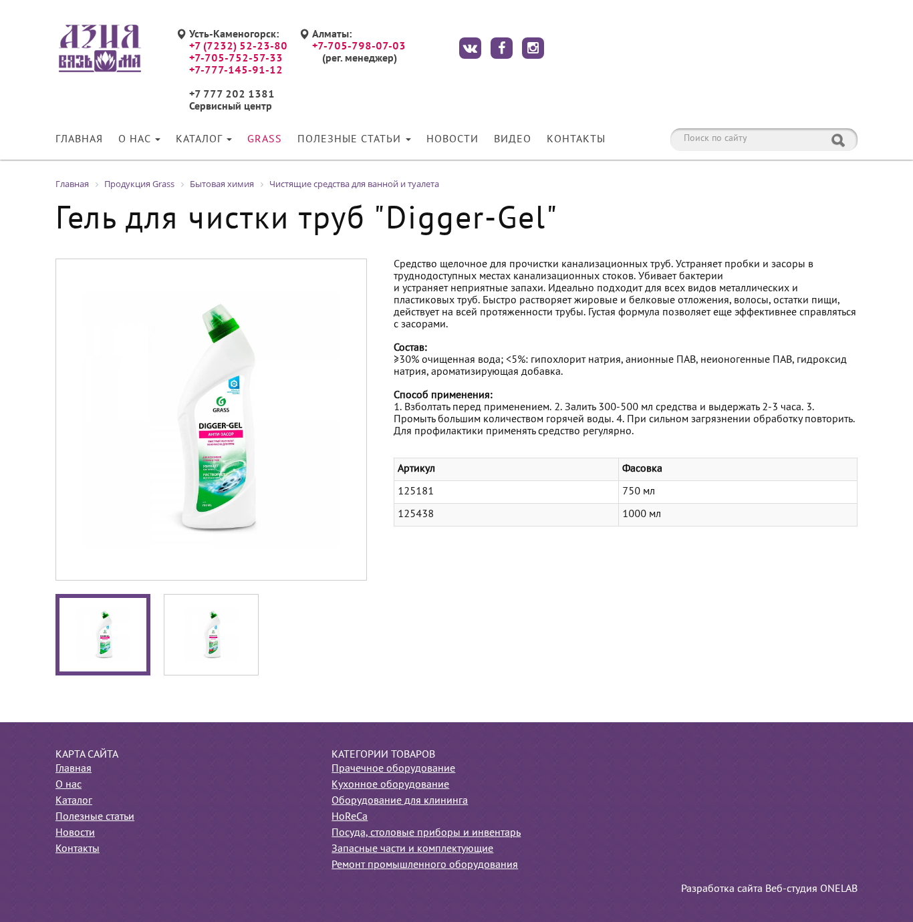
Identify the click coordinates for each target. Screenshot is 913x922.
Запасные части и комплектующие (412, 849)
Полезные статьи (350, 139)
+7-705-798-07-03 (359, 46)
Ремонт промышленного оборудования (425, 865)
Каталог (200, 139)
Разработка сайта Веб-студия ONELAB (769, 889)
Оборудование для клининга (400, 801)
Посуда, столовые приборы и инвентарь (426, 833)
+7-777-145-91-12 (236, 70)
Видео (512, 139)
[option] (211, 419)
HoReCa (350, 817)
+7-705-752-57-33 (236, 58)
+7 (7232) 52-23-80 (238, 46)
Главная (79, 139)
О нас (136, 139)
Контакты (576, 139)
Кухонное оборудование (390, 785)
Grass (264, 139)
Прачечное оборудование (393, 769)
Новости (452, 139)
